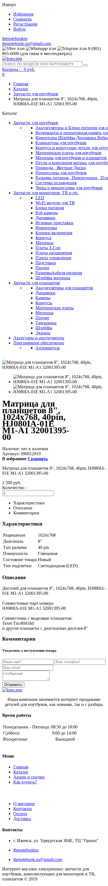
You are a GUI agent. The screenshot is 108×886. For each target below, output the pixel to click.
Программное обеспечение (38, 342)
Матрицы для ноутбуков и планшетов (71, 157)
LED (39, 197)
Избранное (23, 14)
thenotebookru (14, 38)
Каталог (21, 88)
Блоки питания (49, 207)
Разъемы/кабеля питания (58, 272)
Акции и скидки (29, 777)
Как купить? (25, 782)
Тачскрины (45, 322)
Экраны (42, 332)
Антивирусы (47, 347)
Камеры (42, 297)
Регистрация (25, 24)
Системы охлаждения (55, 182)
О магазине (24, 803)
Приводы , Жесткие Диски (60, 167)
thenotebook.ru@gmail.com (26, 43)
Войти (19, 29)
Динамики (45, 217)
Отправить (13, 685)
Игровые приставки (54, 222)
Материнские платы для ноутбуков (68, 152)
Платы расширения (53, 252)
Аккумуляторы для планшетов (64, 287)
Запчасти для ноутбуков (35, 93)
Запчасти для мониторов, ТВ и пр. (45, 192)
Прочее (42, 267)
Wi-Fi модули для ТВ (55, 202)
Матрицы (44, 242)
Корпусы (43, 302)
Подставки (45, 262)
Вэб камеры (46, 212)
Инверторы (46, 227)
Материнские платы (54, 307)
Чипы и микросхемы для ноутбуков (68, 187)
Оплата (20, 813)
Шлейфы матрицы (52, 277)
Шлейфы (43, 327)
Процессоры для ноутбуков (61, 172)
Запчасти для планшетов (36, 282)
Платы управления (53, 257)
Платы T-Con (47, 247)
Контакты (22, 808)
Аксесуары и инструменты (38, 337)
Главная (20, 83)
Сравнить (22, 19)
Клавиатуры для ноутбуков (60, 142)
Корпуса (43, 237)
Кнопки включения (53, 232)
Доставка (22, 818)
